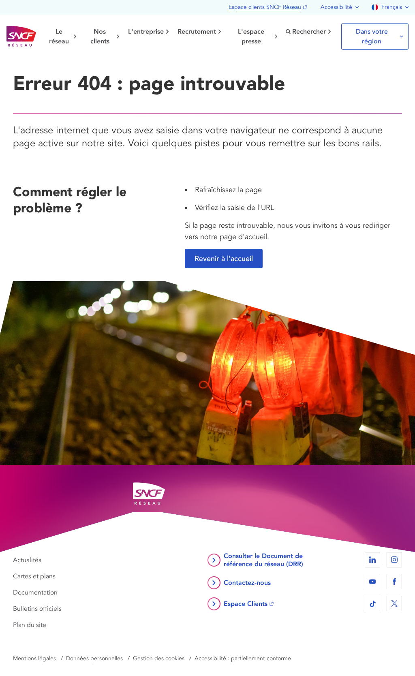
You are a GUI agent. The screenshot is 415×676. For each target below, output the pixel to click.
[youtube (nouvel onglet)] (372, 581)
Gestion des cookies (158, 658)
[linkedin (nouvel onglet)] (372, 559)
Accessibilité (336, 7)
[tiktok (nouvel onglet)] (372, 603)
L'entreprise (146, 31)
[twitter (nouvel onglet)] (394, 603)
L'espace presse (251, 36)
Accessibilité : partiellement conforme (243, 658)
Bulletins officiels (37, 609)
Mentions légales (34, 658)
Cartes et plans (34, 576)
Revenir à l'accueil (224, 258)
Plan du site (29, 625)
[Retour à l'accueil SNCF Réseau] (21, 36)
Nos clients (99, 36)
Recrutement (197, 31)
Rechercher (309, 31)
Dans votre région (372, 36)
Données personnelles (94, 658)
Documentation (35, 592)
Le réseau (59, 36)
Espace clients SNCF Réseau (265, 7)
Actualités (27, 560)
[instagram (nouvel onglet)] (394, 559)
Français (391, 7)
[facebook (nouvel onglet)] (394, 581)
